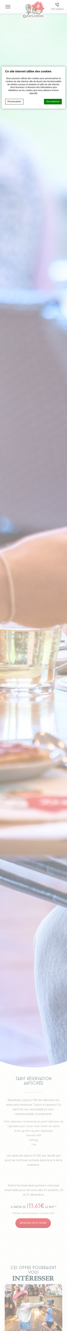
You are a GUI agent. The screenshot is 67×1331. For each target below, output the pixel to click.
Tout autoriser (52, 101)
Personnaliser (14, 101)
